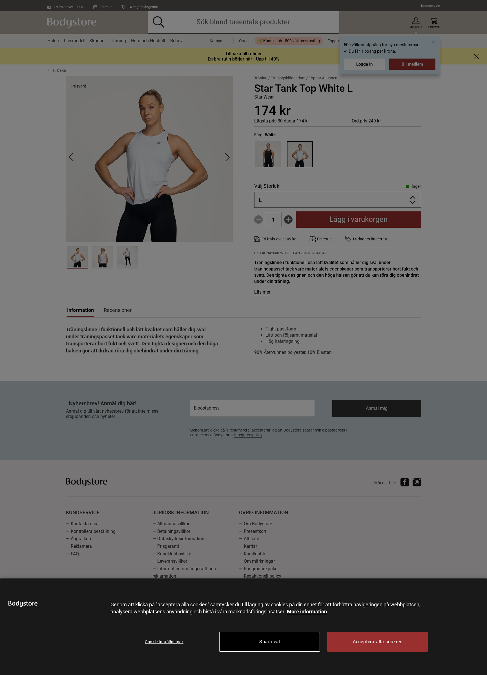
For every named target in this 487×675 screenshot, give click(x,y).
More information (307, 611)
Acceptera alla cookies (377, 641)
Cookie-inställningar (164, 642)
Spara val (269, 641)
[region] (243, 626)
